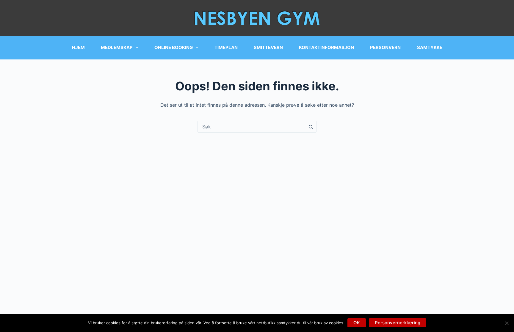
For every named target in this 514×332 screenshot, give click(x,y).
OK (356, 322)
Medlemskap (117, 47)
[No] (507, 323)
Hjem (78, 47)
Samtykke (429, 47)
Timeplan (226, 47)
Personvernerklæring (397, 322)
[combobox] (251, 127)
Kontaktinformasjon (326, 47)
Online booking (173, 47)
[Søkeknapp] (310, 126)
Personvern (385, 47)
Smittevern (268, 47)
